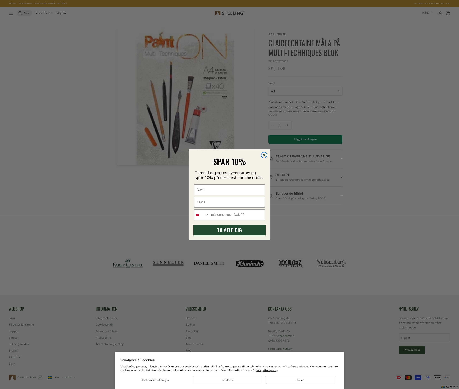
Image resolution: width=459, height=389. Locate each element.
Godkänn (228, 380)
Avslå (300, 380)
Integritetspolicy (267, 370)
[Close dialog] (264, 155)
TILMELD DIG (229, 230)
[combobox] (201, 215)
